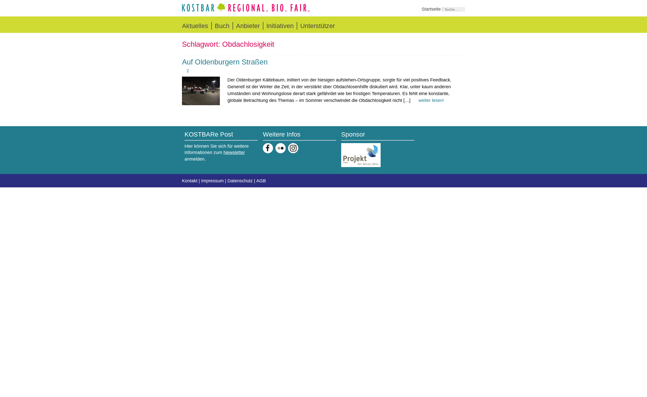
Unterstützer (317, 25)
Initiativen (280, 25)
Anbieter (248, 25)
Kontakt (189, 180)
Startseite (431, 9)
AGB (261, 180)
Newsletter (234, 152)
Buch (222, 25)
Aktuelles (195, 25)
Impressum (212, 180)
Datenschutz (240, 180)
